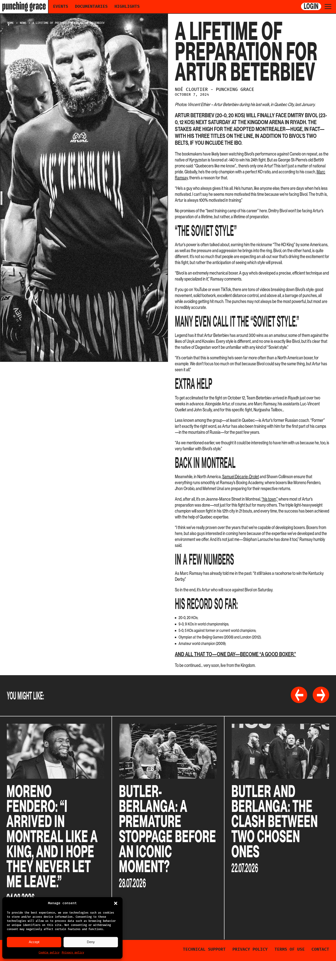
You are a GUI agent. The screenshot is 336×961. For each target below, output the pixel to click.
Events (60, 6)
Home (10, 23)
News (23, 23)
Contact (320, 949)
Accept (34, 942)
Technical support (204, 949)
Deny (91, 942)
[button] (115, 903)
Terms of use (290, 949)
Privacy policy (73, 952)
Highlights (127, 6)
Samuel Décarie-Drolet (240, 476)
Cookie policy (49, 952)
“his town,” (269, 499)
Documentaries (91, 6)
